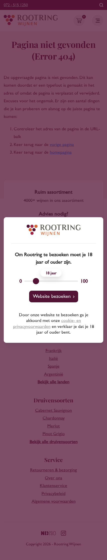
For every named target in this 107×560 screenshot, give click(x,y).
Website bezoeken (52, 296)
